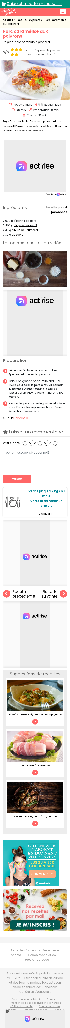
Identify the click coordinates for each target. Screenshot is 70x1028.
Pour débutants (19, 121)
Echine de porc (23, 130)
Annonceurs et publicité (26, 999)
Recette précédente (23, 593)
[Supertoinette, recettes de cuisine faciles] (8, 11)
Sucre (49, 126)
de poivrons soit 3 (25, 225)
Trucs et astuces (36, 959)
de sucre (17, 234)
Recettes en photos (29, 20)
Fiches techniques (42, 955)
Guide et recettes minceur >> (34, 3)
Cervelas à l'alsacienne (35, 765)
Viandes (38, 130)
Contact (51, 999)
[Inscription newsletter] (35, 910)
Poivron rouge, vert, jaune (30, 126)
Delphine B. (21, 418)
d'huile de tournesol (25, 230)
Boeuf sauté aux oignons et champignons (35, 714)
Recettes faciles (23, 950)
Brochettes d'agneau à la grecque (35, 816)
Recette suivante (49, 593)
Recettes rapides (40, 121)
